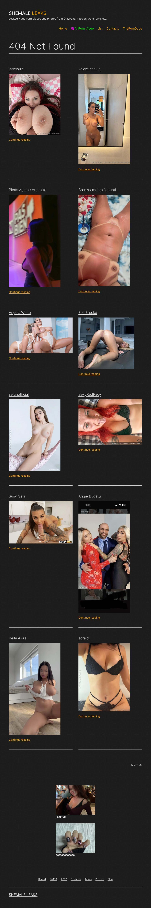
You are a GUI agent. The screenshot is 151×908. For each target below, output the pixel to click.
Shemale (27, 13)
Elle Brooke (87, 312)
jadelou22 (17, 69)
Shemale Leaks (23, 895)
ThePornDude (132, 28)
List (100, 28)
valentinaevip (89, 69)
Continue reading (19, 139)
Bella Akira (17, 638)
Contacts (112, 28)
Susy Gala (17, 496)
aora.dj (84, 638)
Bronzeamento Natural (97, 190)
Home (63, 28)
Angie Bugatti (89, 496)
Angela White (20, 312)
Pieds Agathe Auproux (27, 190)
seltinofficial (19, 394)
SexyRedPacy (89, 394)
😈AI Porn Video (82, 28)
